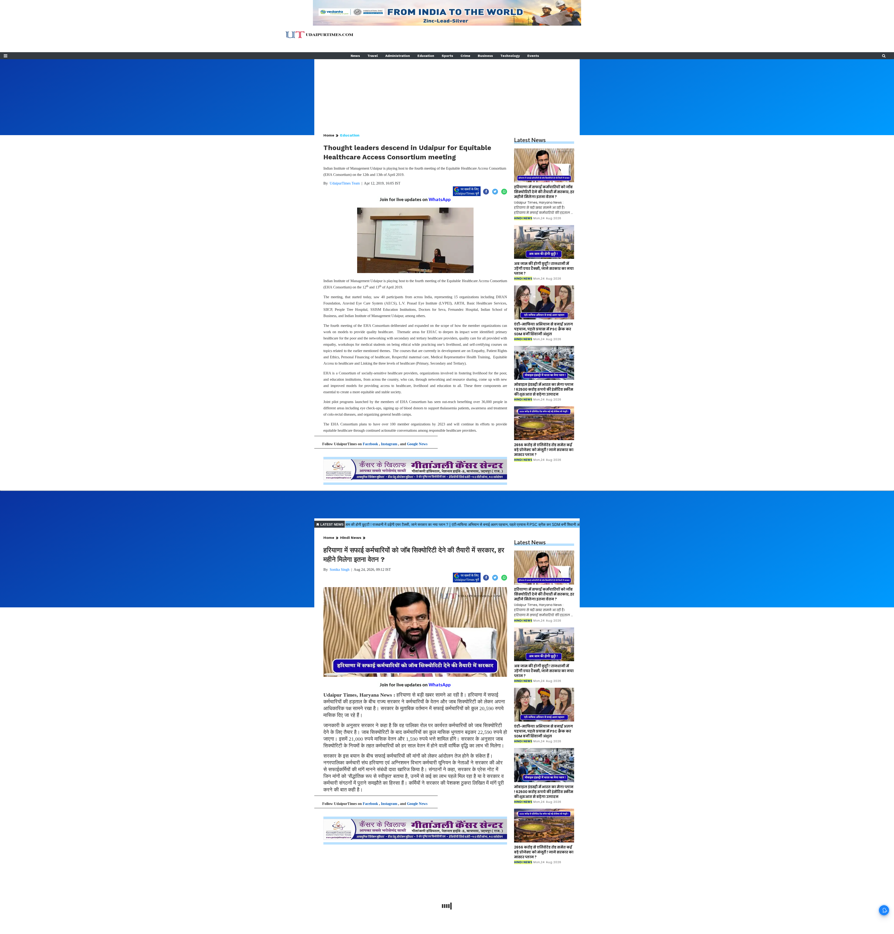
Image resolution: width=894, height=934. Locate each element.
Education (425, 56)
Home (328, 135)
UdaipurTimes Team (345, 183)
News (355, 56)
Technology (510, 56)
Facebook (370, 444)
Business (485, 56)
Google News (417, 444)
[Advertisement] (447, 91)
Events (533, 56)
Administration (397, 56)
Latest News (530, 140)
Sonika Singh (339, 569)
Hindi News (350, 537)
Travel (372, 56)
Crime (465, 56)
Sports (447, 56)
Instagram (389, 444)
